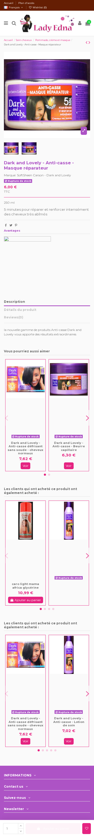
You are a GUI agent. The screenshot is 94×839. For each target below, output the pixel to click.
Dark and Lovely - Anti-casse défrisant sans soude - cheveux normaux (25, 448)
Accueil (9, 3)
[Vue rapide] (29, 438)
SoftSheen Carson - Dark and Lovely (44, 175)
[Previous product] (87, 42)
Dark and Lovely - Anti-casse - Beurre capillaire (68, 446)
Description (14, 302)
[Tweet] (10, 225)
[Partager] (6, 225)
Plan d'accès (26, 3)
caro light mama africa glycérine (25, 585)
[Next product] (89, 42)
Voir (25, 466)
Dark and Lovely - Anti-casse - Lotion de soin (68, 721)
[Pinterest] (16, 225)
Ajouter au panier (56, 828)
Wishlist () (39, 7)
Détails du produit (20, 310)
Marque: (10, 175)
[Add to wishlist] (86, 828)
